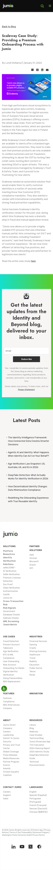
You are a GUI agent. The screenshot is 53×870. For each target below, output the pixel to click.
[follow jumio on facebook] (39, 847)
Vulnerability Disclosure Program (35, 832)
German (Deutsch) (38, 808)
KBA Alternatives (11, 705)
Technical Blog (36, 738)
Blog (31, 728)
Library (32, 725)
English (33, 792)
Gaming (33, 644)
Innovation (36, 693)
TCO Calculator (36, 745)
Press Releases (10, 755)
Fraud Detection (11, 641)
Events (6, 765)
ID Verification (9, 571)
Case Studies (35, 735)
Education (34, 665)
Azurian (33, 558)
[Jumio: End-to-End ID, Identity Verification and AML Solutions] (8, 7)
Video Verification (11, 588)
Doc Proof (8, 584)
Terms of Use (15, 832)
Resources (35, 720)
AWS (31, 555)
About (7, 720)
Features (8, 693)
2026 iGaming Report (39, 748)
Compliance (8, 701)
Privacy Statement (26, 389)
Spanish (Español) (38, 795)
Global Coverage (11, 751)
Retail (32, 675)
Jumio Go (7, 598)
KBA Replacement (11, 681)
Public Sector (35, 668)
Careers (7, 731)
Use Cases (9, 636)
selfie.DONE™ (9, 567)
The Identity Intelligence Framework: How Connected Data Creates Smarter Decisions (28, 441)
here (33, 261)
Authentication (10, 591)
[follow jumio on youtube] (22, 847)
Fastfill (6, 594)
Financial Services (38, 641)
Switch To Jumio (11, 738)
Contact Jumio (12, 787)
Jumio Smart (9, 725)
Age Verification (10, 651)
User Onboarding (11, 661)
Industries (35, 636)
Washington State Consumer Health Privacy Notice (23, 835)
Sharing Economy (37, 651)
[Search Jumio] (42, 6)
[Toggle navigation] (50, 6)
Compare (7, 708)
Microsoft (34, 561)
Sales (5, 798)
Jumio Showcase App (39, 741)
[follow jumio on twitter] (30, 847)
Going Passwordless (12, 678)
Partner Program (11, 761)
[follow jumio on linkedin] (13, 847)
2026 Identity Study (39, 751)
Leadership (8, 735)
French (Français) (37, 805)
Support (7, 795)
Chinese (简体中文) (38, 812)
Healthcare (34, 654)
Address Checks (11, 618)
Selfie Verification (11, 574)
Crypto (32, 648)
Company (7, 728)
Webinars (33, 731)
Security (7, 741)
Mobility (33, 661)
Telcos (32, 671)
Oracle (32, 565)
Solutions (9, 546)
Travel (32, 658)
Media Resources (11, 758)
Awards (6, 768)
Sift (31, 568)
